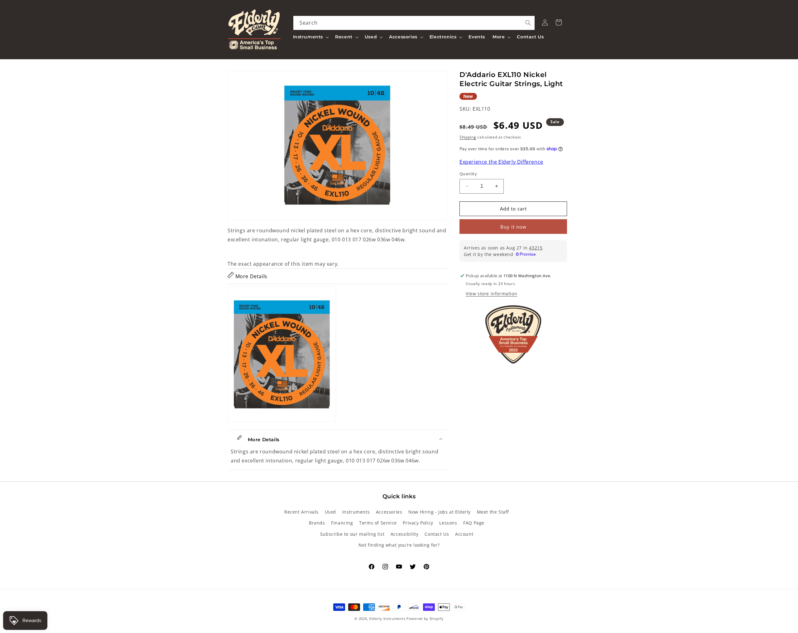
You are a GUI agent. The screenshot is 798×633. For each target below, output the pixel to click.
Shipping (467, 137)
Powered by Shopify (425, 618)
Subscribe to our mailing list (352, 534)
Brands (317, 523)
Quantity (468, 173)
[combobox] (414, 23)
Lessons (448, 523)
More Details (250, 276)
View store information (491, 294)
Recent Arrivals (301, 512)
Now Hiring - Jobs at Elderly (439, 512)
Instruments (356, 512)
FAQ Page (473, 523)
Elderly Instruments (387, 618)
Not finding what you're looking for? (399, 545)
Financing (342, 523)
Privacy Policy (418, 523)
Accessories (389, 512)
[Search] (528, 23)
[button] (310, 36)
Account (464, 534)
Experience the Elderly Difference (501, 161)
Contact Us (437, 534)
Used (330, 512)
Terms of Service (378, 523)
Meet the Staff (493, 512)
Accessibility (405, 534)
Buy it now (513, 227)
